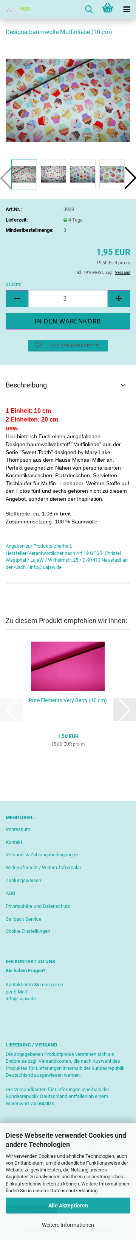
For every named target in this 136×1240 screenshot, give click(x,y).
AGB (10, 893)
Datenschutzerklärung (73, 1190)
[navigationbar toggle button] (126, 9)
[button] (17, 298)
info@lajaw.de (21, 998)
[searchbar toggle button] (88, 9)
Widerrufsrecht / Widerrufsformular (43, 867)
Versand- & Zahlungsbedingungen (42, 854)
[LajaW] (15, 9)
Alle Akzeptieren (68, 1206)
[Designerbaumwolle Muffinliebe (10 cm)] (68, 100)
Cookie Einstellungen (28, 931)
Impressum (18, 829)
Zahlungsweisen (23, 880)
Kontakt (14, 842)
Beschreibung (26, 385)
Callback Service (23, 919)
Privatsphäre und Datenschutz (38, 906)
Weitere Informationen (68, 1225)
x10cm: (13, 284)
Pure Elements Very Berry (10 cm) (68, 700)
